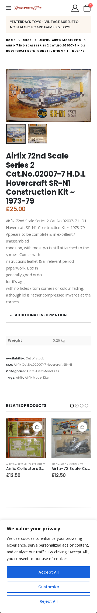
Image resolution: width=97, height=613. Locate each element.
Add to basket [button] (37, 427)
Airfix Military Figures (75, 464)
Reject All (49, 601)
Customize (48, 587)
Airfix (30, 371)
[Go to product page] (26, 438)
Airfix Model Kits (47, 371)
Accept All (49, 572)
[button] (10, 8)
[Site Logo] (28, 8)
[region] (48, 566)
